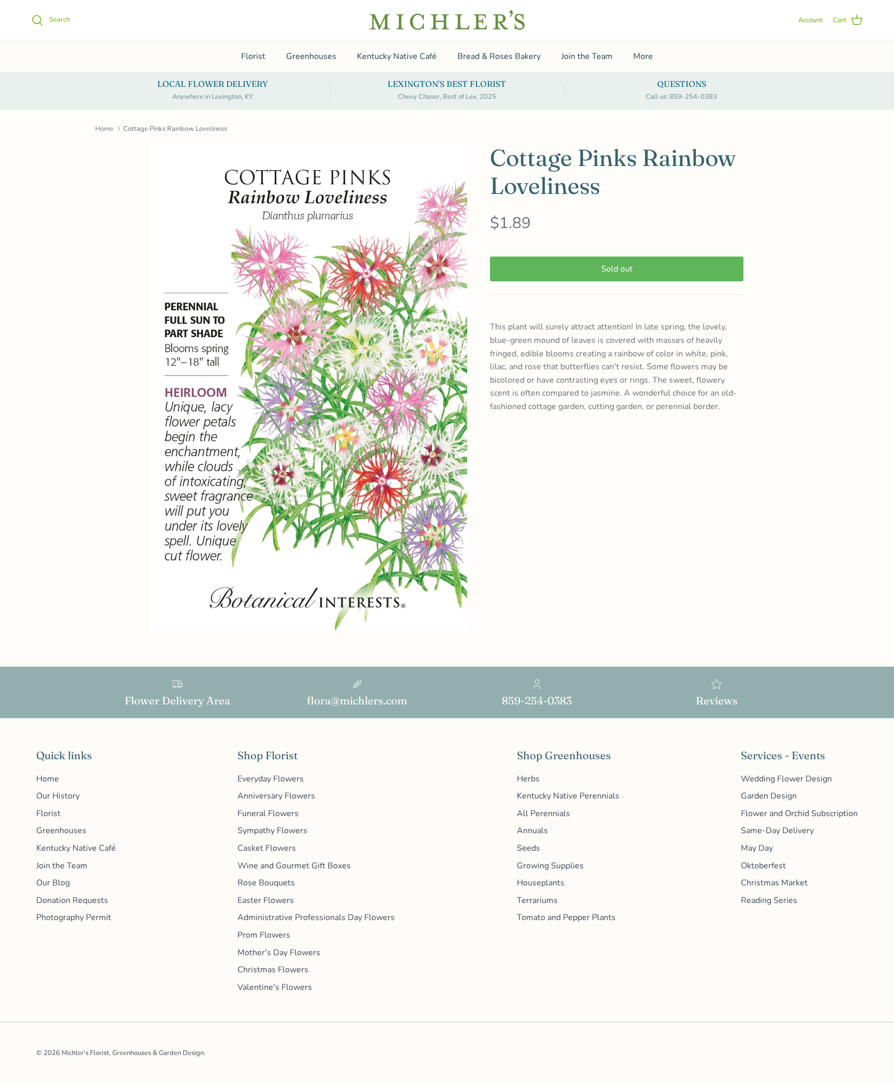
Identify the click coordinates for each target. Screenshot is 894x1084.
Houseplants (540, 883)
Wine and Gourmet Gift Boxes (294, 865)
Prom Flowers (263, 935)
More (643, 56)
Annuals (532, 830)
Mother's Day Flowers (278, 952)
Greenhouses (311, 56)
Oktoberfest (763, 865)
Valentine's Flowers (274, 987)
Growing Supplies (550, 865)
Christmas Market (774, 883)
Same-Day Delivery (777, 830)
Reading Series (769, 900)
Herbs (528, 779)
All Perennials (543, 813)
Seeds (528, 848)
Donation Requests (72, 900)
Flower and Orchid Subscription (799, 813)
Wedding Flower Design (786, 779)
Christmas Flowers (272, 969)
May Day (757, 848)
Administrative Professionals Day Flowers (316, 917)
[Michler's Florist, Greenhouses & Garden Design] (447, 20)
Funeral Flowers (268, 813)
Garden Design (769, 796)
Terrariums (537, 900)
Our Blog (53, 883)
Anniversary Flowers (276, 796)
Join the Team (587, 56)
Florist (253, 56)
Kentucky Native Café (397, 56)
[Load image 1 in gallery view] (309, 387)
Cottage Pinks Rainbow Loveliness (175, 128)
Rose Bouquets (266, 883)
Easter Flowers (265, 900)
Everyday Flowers (270, 779)
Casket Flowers (266, 848)
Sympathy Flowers (272, 830)
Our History (58, 796)
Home (104, 128)
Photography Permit (73, 917)
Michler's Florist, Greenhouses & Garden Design (133, 1053)
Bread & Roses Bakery (499, 56)
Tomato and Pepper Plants (566, 917)
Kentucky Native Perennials (568, 796)
